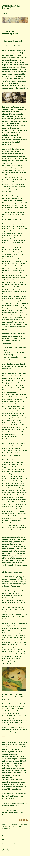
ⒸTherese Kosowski (9, 844)
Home (4, 836)
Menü (5, 13)
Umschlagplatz (6, 828)
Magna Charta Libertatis (8, 826)
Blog (4, 840)
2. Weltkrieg (13, 824)
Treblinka (18, 826)
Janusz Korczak (22, 824)
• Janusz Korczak (12, 41)
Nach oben (23, 820)
